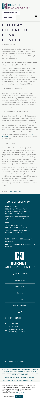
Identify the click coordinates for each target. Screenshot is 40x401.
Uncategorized (15, 191)
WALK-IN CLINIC (11, 207)
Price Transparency (20, 305)
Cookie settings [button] (8, 396)
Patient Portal (20, 280)
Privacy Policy (19, 393)
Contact (20, 299)
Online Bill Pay (20, 287)
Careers (20, 293)
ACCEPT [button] (18, 396)
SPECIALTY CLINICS (12, 244)
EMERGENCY (10, 239)
